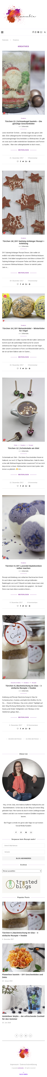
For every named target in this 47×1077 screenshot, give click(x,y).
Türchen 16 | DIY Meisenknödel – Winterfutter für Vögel (23, 329)
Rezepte (31, 445)
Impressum (14, 1064)
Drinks (15, 445)
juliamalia (25, 126)
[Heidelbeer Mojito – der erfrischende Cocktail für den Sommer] (23, 999)
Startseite (5, 40)
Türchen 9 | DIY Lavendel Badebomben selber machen (23, 567)
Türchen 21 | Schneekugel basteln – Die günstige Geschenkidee (23, 122)
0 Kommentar (32, 158)
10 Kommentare (32, 725)
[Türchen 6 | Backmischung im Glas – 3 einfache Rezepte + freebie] (23, 916)
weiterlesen (23, 150)
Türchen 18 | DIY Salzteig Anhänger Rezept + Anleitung (23, 242)
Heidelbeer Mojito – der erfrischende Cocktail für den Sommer (23, 1017)
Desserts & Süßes (16, 682)
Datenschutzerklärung (28, 1064)
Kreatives (23, 118)
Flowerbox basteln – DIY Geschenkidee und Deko (22, 975)
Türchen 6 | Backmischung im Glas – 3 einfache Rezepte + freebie (24, 687)
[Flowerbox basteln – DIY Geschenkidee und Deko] (23, 957)
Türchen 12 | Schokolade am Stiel (23, 448)
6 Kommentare (32, 602)
